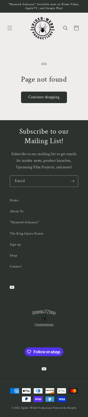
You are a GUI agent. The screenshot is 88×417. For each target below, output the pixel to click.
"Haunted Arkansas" (24, 222)
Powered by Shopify (65, 408)
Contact (15, 266)
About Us (17, 211)
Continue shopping (44, 97)
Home (14, 200)
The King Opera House (27, 233)
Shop (13, 255)
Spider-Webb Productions (36, 408)
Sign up (15, 244)
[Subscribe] (72, 181)
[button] (9, 28)
